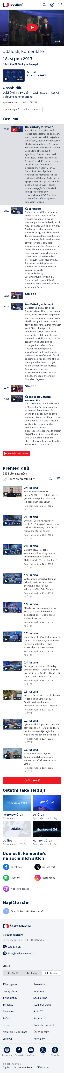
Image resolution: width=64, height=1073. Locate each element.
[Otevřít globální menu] (60, 5)
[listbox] (32, 973)
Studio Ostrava (42, 1004)
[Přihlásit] (52, 5)
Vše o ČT (7, 1038)
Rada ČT (38, 1011)
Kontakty (39, 1038)
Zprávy (26, 109)
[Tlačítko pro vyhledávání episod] (50, 479)
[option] (12, 973)
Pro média (39, 984)
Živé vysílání (10, 991)
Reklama (38, 991)
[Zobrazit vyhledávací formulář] (44, 5)
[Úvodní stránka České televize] (17, 926)
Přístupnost (43, 1067)
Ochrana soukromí (23, 1067)
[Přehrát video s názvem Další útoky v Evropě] (32, 27)
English (6, 1067)
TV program (10, 984)
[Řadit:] (58, 478)
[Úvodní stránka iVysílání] (13, 5)
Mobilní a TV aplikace (15, 1032)
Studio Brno (40, 997)
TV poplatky (10, 997)
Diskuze (37, 109)
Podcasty (8, 1011)
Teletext (8, 1004)
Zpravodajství (11, 109)
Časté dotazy (41, 1032)
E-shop (7, 1025)
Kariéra (37, 1018)
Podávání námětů (43, 1025)
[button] (32, 28)
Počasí (6, 1018)
